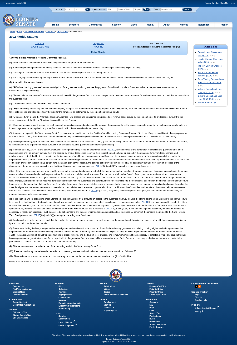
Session (116, 24)
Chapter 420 (62, 32)
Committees (95, 24)
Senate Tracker (199, 292)
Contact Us (109, 308)
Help (151, 308)
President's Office (157, 286)
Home (55, 24)
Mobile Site (22, 3)
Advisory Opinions (157, 324)
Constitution (64, 319)
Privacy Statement (113, 339)
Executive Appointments (70, 303)
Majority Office (156, 289)
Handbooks (154, 322)
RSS (199, 286)
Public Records (156, 327)
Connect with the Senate (204, 283)
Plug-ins (196, 304)
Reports (62, 300)
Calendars (63, 289)
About (166, 24)
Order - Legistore (67, 326)
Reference (203, 24)
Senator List (18, 286)
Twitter (196, 286)
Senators (74, 24)
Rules (152, 319)
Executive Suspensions (69, 306)
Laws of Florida (66, 322)
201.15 (99, 166)
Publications (109, 286)
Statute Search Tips (207, 102)
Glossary (153, 302)
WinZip (198, 312)
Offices (184, 24)
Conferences (64, 297)
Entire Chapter (98, 52)
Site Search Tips (20, 318)
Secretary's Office (157, 295)
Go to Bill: (60, 10)
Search (157, 9)
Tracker (223, 24)
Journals (63, 292)
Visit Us (107, 305)
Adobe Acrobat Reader (206, 308)
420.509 (111, 150)
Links (151, 311)
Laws (134, 24)
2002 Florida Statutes (34, 32)
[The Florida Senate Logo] (21, 20)
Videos (107, 289)
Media (150, 24)
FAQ (151, 305)
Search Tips (154, 313)
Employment (110, 302)
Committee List (20, 302)
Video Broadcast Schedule (116, 295)
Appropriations (65, 295)
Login (232, 3)
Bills (61, 286)
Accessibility (126, 339)
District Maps (19, 292)
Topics (107, 292)
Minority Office (156, 292)
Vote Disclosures (21, 295)
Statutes (62, 316)
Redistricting (64, 309)
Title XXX (50, 32)
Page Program (110, 311)
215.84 (145, 202)
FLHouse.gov (8, 3)
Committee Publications (24, 305)
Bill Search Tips (20, 312)
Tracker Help (201, 300)
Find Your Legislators (22, 289)
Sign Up (224, 3)
